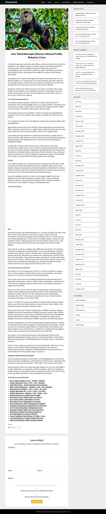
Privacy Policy (66, 2)
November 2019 (79, 289)
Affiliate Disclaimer (78, 2)
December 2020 (79, 249)
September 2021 (79, 205)
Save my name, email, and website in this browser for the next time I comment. (37, 485)
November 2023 (79, 136)
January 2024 (79, 126)
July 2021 (78, 215)
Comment (12, 447)
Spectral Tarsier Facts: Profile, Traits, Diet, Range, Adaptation (84, 65)
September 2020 (79, 264)
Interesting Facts (80, 310)
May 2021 (78, 225)
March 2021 (78, 234)
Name (10, 471)
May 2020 (78, 284)
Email (40, 471)
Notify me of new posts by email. (37, 497)
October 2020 (79, 259)
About (49, 2)
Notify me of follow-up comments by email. (37, 491)
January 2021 (79, 244)
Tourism (77, 320)
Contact (56, 2)
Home (43, 2)
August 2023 (79, 146)
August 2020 (79, 269)
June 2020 (78, 279)
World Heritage (79, 325)
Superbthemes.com (65, 511)
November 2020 (79, 254)
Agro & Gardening (80, 300)
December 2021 (79, 190)
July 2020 (78, 274)
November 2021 (79, 195)
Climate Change (79, 305)
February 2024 (79, 121)
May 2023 (78, 156)
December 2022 (79, 165)
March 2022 (78, 180)
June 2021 (78, 220)
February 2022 (79, 185)
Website (11, 478)
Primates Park (11, 2)
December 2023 (79, 131)
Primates (77, 315)
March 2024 (78, 116)
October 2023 (79, 141)
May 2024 (78, 106)
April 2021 (78, 229)
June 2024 (78, 101)
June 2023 (78, 151)
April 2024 (78, 111)
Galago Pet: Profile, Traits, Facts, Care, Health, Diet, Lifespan (86, 56)
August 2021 (79, 210)
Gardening (90, 2)
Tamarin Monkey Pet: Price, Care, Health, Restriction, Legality (85, 74)
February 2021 (79, 239)
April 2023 (78, 160)
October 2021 (79, 200)
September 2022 (79, 175)
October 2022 (79, 170)
